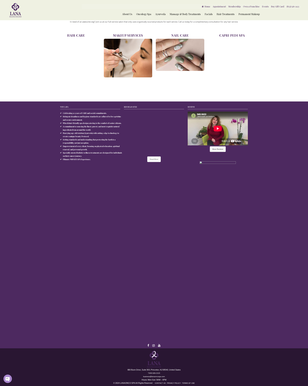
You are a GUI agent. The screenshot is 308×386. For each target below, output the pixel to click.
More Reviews (217, 149)
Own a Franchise (251, 6)
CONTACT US (160, 383)
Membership (234, 6)
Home (207, 6)
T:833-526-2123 (154, 373)
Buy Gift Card (277, 6)
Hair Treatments (225, 14)
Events (265, 6)
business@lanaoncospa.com (154, 376)
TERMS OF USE (188, 383)
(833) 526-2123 (293, 6)
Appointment (219, 6)
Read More (154, 159)
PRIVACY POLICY (174, 383)
